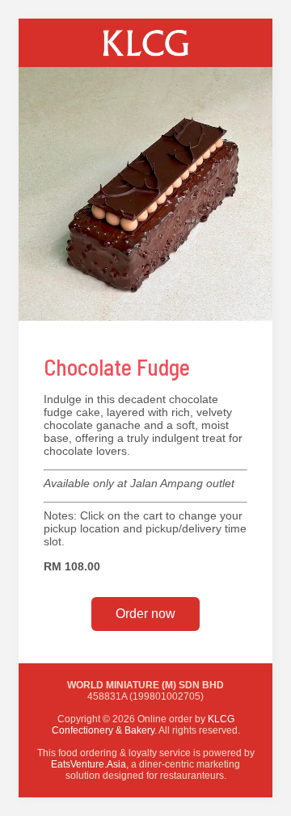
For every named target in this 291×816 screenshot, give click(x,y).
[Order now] (145, 63)
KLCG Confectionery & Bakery (143, 724)
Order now (145, 613)
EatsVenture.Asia (88, 764)
